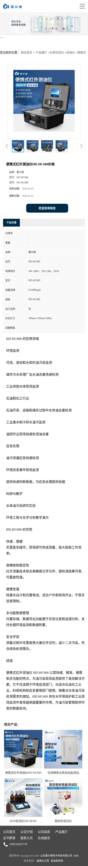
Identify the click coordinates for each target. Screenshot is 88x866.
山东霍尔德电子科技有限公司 (56, 855)
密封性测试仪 (63, 821)
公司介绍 (26, 832)
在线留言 (44, 838)
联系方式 (26, 838)
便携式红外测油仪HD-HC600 (23, 772)
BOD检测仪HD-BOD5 (23, 821)
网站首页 (26, 52)
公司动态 (44, 832)
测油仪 (70, 52)
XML (76, 855)
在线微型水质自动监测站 (63, 772)
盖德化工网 (43, 860)
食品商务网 (57, 860)
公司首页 (9, 832)
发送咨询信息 (47, 208)
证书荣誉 (9, 838)
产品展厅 (41, 52)
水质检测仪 (57, 52)
